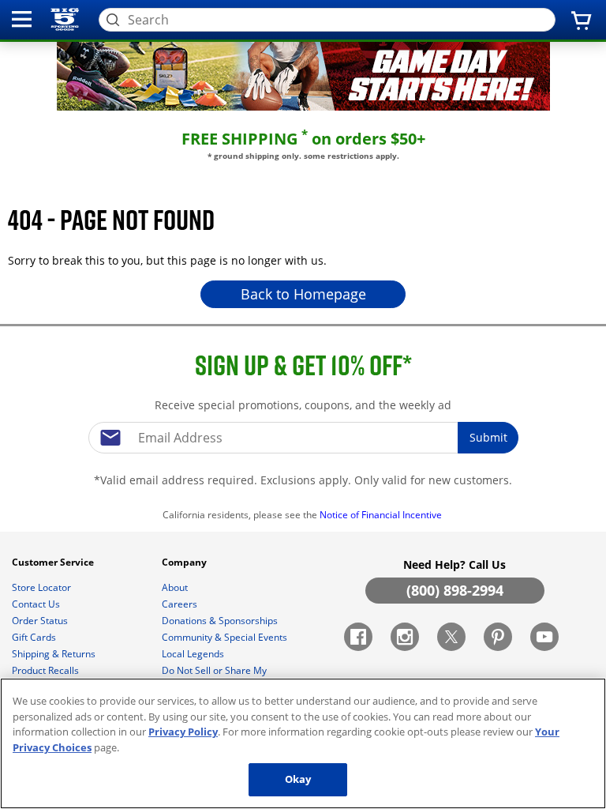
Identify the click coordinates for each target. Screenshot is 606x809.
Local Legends (194, 653)
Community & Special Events (226, 637)
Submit (488, 437)
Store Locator (42, 587)
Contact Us (37, 604)
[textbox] (303, 437)
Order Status (41, 620)
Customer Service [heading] (54, 562)
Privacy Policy (183, 731)
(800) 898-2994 (454, 590)
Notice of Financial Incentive (382, 514)
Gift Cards (35, 637)
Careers (181, 604)
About (176, 587)
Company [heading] (185, 562)
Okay (298, 779)
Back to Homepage (303, 293)
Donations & (220, 620)
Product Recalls (46, 670)
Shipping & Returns (55, 653)
